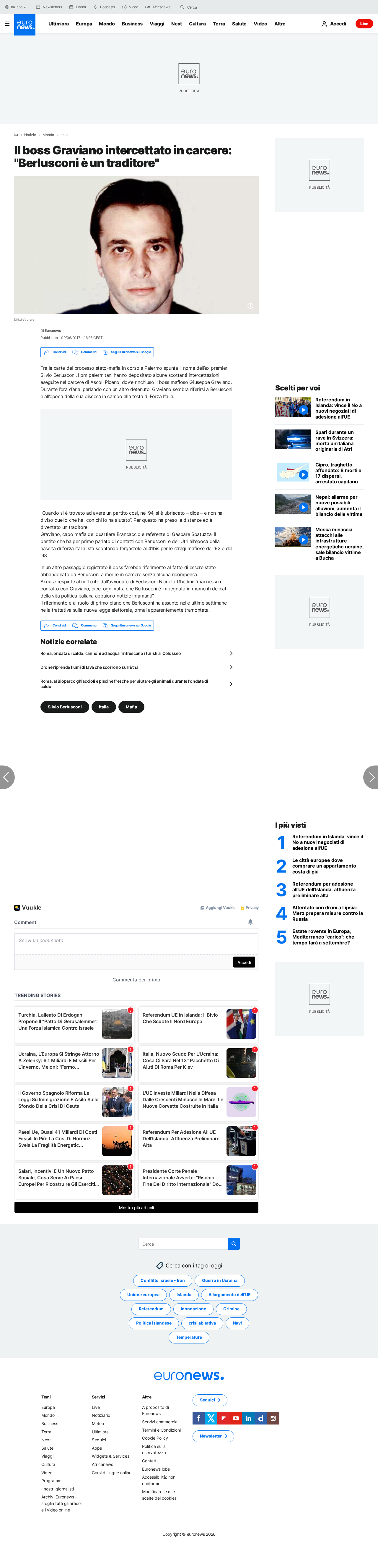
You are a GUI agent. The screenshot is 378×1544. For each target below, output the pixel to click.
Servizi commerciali (160, 1421)
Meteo (98, 1423)
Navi (237, 1322)
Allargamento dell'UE (229, 1294)
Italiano (16, 7)
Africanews (102, 1464)
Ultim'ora (58, 24)
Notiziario (101, 1415)
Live (364, 23)
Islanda (184, 1294)
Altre (146, 1396)
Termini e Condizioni (161, 1429)
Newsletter (211, 1435)
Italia (65, 135)
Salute (239, 24)
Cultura (197, 24)
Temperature (189, 1337)
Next (176, 24)
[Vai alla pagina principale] (24, 24)
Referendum (151, 1308)
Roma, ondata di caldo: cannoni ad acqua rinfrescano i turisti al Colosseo (110, 653)
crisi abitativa (202, 1322)
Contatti (149, 1460)
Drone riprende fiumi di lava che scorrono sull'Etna (89, 667)
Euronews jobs (156, 1468)
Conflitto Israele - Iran (163, 1280)
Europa (84, 24)
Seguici (99, 1439)
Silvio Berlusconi (65, 706)
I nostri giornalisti (57, 1488)
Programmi (51, 1480)
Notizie (30, 135)
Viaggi (157, 24)
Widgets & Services (110, 1456)
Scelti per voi (297, 388)
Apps (97, 1448)
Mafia (131, 706)
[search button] (182, 7)
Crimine (231, 1308)
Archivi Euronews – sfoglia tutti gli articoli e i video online (61, 1503)
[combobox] (212, 7)
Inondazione (193, 1308)
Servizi (98, 1396)
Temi (46, 1396)
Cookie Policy (155, 1437)
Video (260, 24)
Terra (219, 24)
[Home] (16, 135)
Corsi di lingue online (111, 1472)
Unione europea (143, 1294)
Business (132, 24)
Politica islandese (154, 1322)
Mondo (107, 24)
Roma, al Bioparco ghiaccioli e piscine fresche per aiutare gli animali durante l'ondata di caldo (124, 684)
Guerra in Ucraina (219, 1280)
